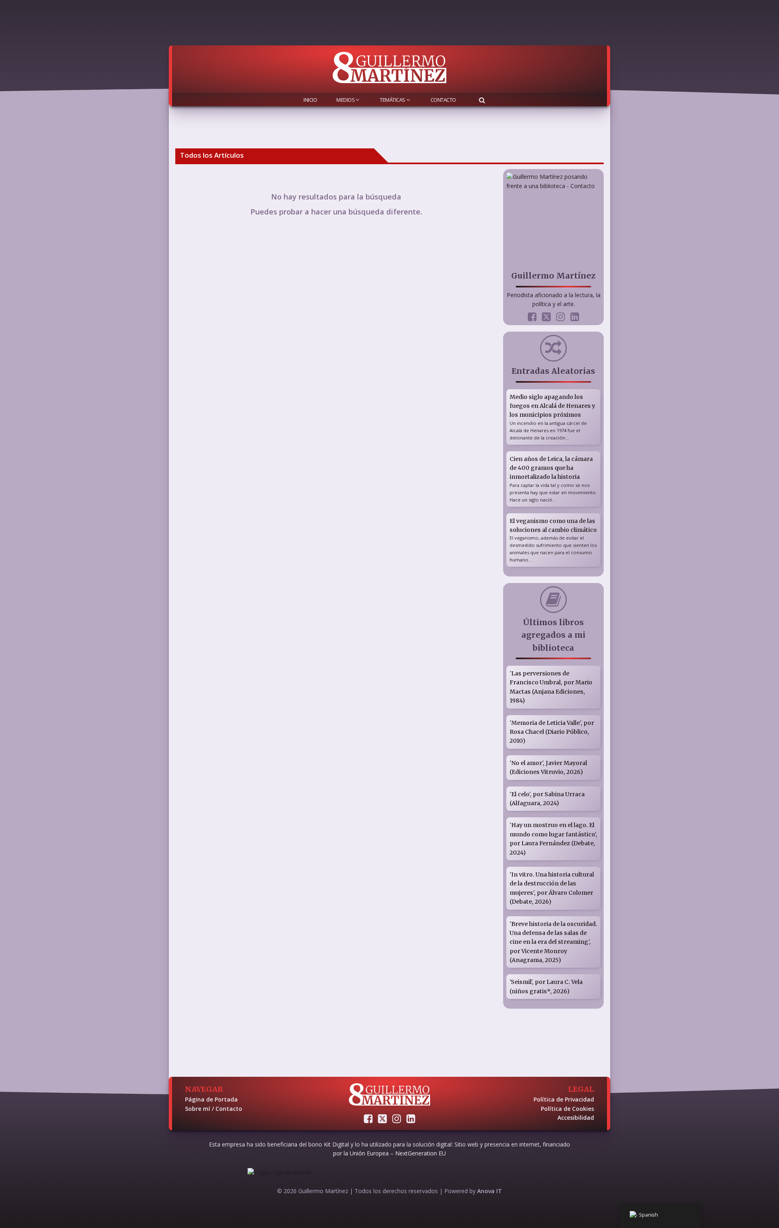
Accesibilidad (575, 1117)
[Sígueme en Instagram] (560, 317)
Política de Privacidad (564, 1099)
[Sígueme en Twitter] (546, 317)
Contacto (443, 99)
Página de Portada (211, 1099)
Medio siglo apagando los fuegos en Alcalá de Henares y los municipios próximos (552, 406)
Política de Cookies (567, 1108)
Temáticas (392, 99)
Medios (345, 99)
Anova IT (489, 1191)
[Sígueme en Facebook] (532, 317)
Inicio (310, 99)
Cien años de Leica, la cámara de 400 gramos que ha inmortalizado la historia (551, 468)
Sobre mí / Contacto (213, 1108)
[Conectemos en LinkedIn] (575, 317)
